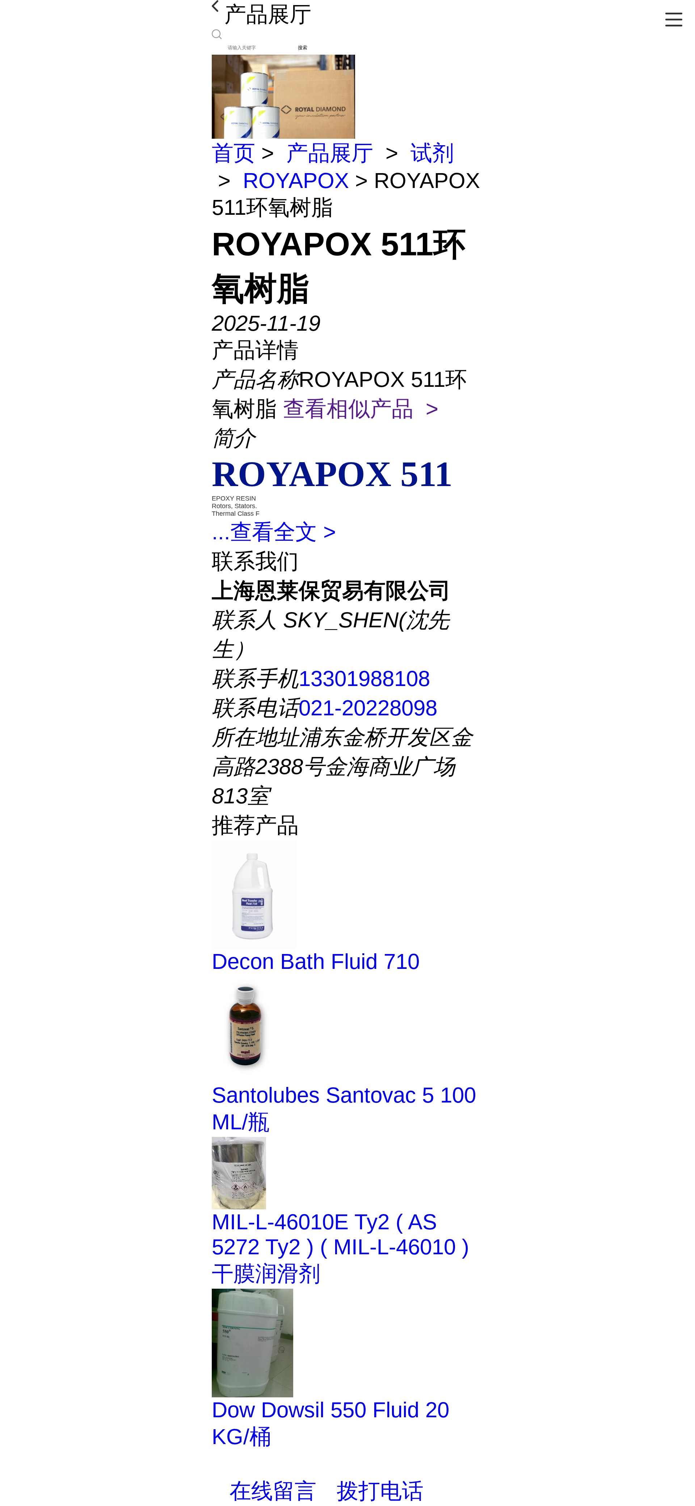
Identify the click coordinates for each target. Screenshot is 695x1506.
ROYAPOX (296, 180)
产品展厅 (329, 153)
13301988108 (364, 678)
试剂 (432, 153)
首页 (233, 153)
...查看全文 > (274, 532)
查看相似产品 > (360, 409)
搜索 (302, 47)
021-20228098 (368, 708)
